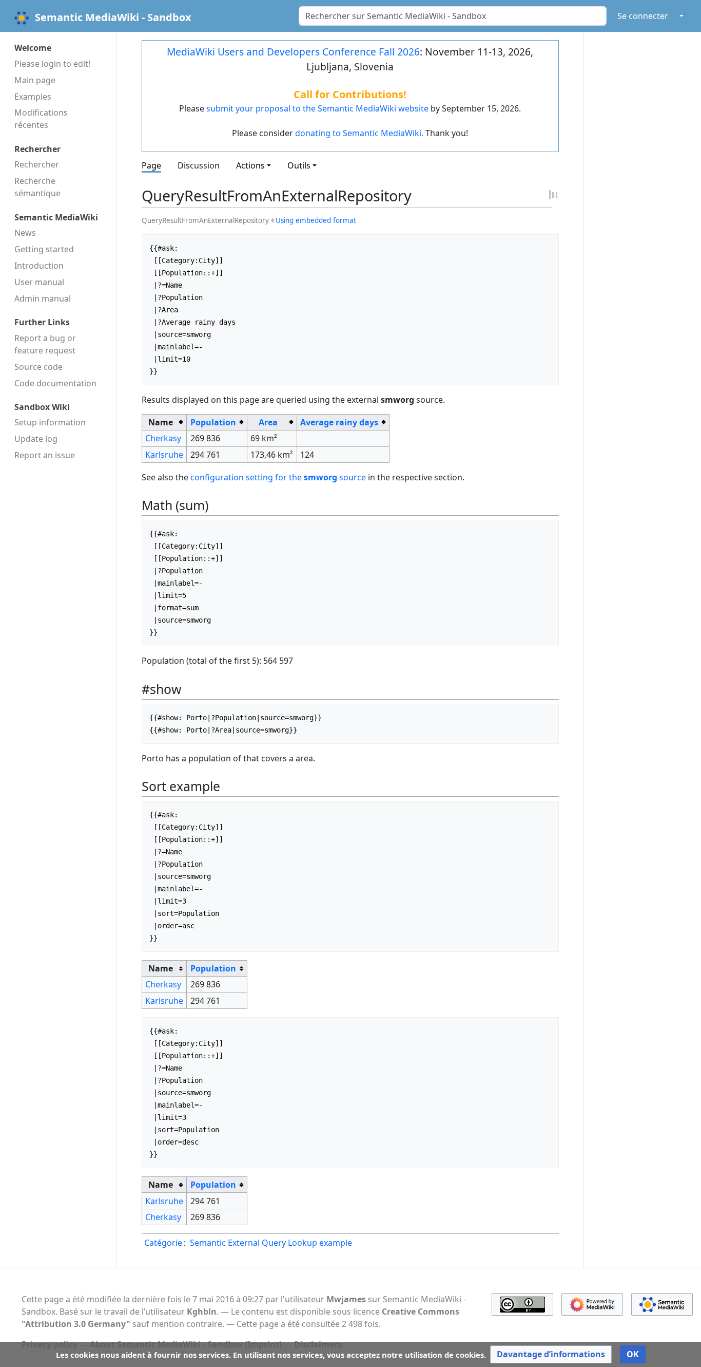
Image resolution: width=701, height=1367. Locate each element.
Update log (35, 438)
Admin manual (42, 298)
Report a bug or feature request (45, 344)
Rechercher (36, 164)
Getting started (44, 249)
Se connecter (642, 16)
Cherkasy (163, 438)
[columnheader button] (217, 422)
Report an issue (44, 455)
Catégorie (163, 1242)
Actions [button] (250, 165)
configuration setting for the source (278, 477)
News (25, 232)
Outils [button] (298, 165)
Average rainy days (339, 422)
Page (151, 165)
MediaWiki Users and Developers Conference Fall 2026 (293, 52)
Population (213, 422)
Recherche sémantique (37, 187)
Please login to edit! (52, 63)
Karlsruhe (164, 454)
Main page (34, 80)
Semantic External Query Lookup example (271, 1242)
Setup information (50, 422)
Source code (38, 366)
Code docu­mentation (55, 383)
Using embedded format (316, 220)
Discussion (199, 165)
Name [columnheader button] (160, 422)
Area (268, 422)
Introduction (39, 265)
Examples (32, 96)
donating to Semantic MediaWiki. (359, 133)
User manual (39, 282)
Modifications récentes (41, 118)
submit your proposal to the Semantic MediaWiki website (317, 108)
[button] (551, 1354)
